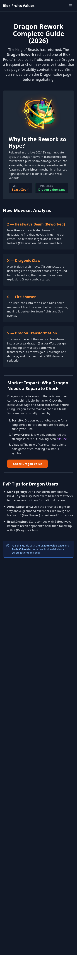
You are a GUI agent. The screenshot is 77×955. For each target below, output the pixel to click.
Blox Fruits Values (19, 5)
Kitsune (62, 439)
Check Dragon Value (27, 464)
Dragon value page (51, 190)
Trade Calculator (22, 549)
